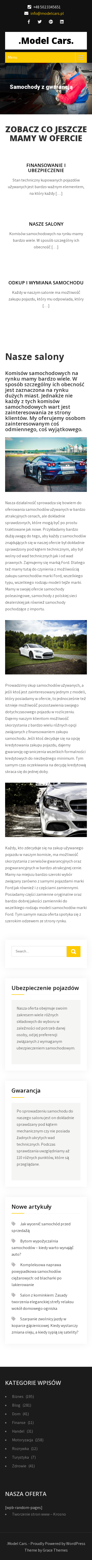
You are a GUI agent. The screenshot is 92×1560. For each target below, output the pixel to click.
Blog (16, 1405)
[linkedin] (61, 22)
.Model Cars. (46, 40)
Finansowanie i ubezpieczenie (46, 167)
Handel (18, 1431)
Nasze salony (46, 224)
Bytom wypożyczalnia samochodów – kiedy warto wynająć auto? (43, 1247)
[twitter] (39, 22)
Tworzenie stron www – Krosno (39, 1514)
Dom (16, 1414)
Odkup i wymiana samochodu (46, 283)
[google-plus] (50, 22)
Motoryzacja (22, 1440)
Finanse (19, 1422)
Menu (12, 57)
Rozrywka (20, 1448)
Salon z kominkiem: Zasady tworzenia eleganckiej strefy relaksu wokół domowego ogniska (43, 1301)
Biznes (18, 1396)
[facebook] (29, 22)
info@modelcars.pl (47, 13)
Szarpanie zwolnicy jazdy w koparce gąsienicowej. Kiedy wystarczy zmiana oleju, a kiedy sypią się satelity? (45, 1325)
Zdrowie (19, 1466)
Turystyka (20, 1457)
